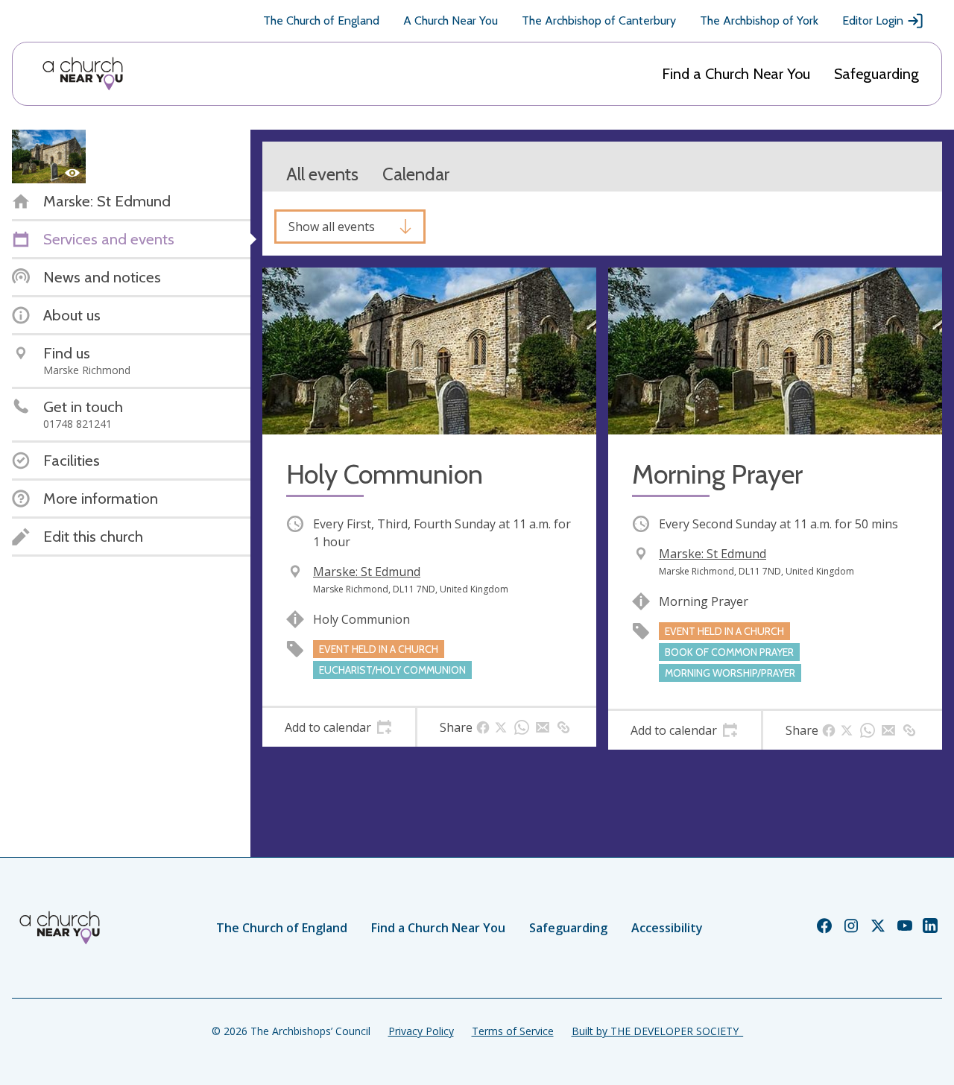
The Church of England (321, 20)
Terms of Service (513, 1031)
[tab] (338, 727)
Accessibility (667, 928)
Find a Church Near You (736, 74)
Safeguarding (876, 74)
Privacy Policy (421, 1031)
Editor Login (872, 20)
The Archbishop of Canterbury (599, 20)
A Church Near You (450, 20)
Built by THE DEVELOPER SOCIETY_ (657, 1031)
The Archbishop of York (759, 20)
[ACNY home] (82, 73)
